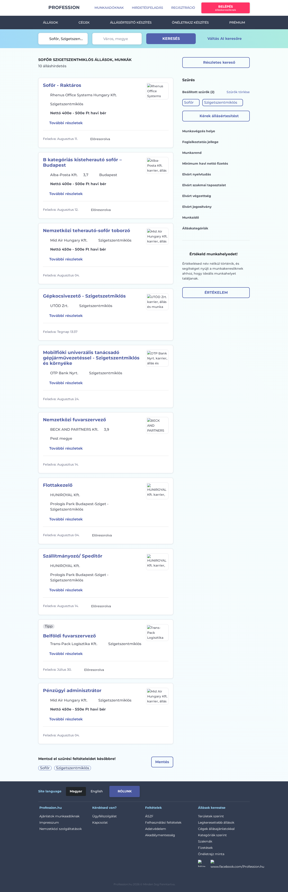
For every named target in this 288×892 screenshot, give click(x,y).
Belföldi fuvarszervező (69, 636)
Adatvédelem (155, 829)
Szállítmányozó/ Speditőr (72, 556)
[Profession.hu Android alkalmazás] (231, 790)
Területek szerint (211, 816)
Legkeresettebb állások (216, 822)
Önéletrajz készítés (190, 22)
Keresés (171, 38)
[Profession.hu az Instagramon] (204, 865)
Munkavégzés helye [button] (198, 131)
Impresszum (49, 822)
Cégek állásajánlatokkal (216, 829)
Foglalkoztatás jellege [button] (200, 142)
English (97, 791)
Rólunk (125, 791)
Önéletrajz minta (211, 854)
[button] (191, 102)
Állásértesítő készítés (131, 22)
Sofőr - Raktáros (62, 85)
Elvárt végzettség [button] (196, 196)
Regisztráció (183, 8)
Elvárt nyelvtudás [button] (196, 174)
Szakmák (205, 841)
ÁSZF (149, 816)
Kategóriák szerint (212, 835)
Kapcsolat (100, 822)
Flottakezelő (57, 485)
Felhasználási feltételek (163, 822)
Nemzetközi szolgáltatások (60, 829)
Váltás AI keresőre (224, 38)
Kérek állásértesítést (219, 116)
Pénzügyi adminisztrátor (72, 690)
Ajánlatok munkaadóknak (59, 816)
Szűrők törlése (238, 92)
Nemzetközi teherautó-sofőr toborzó (86, 230)
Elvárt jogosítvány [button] (197, 207)
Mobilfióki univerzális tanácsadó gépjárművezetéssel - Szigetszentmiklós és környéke (91, 358)
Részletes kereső (219, 62)
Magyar (76, 791)
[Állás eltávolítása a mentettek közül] (164, 139)
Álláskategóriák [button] (195, 228)
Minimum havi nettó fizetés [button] (205, 163)
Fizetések (205, 848)
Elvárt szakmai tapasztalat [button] (204, 185)
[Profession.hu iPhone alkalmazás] (199, 790)
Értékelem (216, 292)
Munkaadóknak (109, 8)
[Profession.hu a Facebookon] (237, 865)
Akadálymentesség (160, 835)
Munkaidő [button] (190, 217)
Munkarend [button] (192, 153)
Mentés (162, 762)
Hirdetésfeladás (147, 8)
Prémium (237, 22)
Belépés (225, 7)
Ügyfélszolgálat (104, 816)
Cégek (84, 22)
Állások (50, 22)
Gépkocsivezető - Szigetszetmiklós (84, 296)
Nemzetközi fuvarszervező (74, 419)
